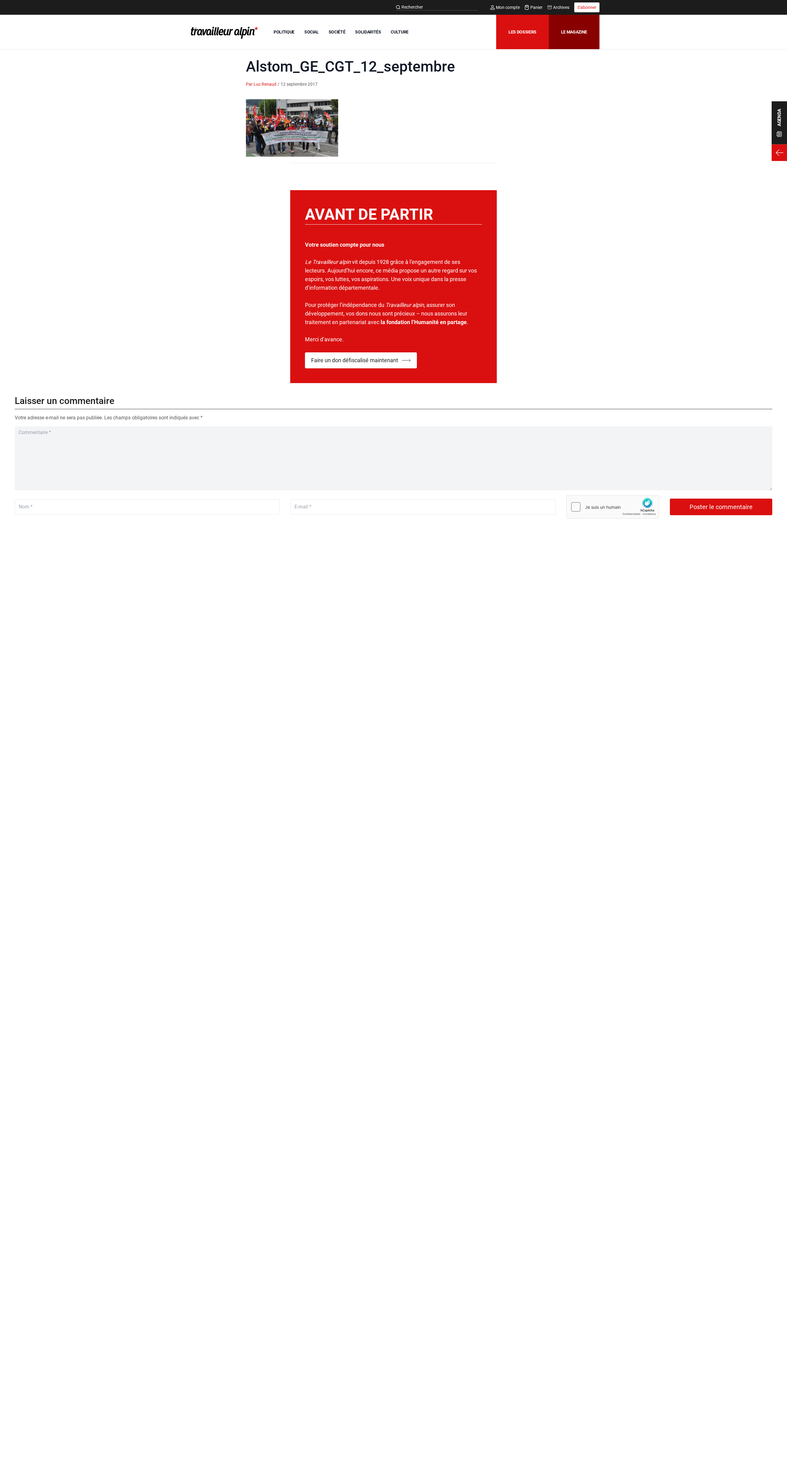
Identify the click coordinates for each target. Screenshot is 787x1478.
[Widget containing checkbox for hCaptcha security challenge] (612, 507)
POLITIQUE (284, 31)
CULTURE (400, 31)
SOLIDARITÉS (368, 31)
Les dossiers (522, 31)
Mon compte (508, 7)
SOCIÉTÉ (337, 31)
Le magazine (574, 31)
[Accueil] (223, 32)
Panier (536, 7)
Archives (561, 7)
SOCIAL (311, 31)
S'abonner (586, 7)
